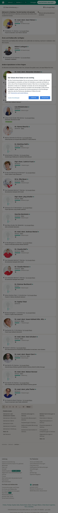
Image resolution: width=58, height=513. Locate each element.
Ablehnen (33, 97)
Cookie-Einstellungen (13, 98)
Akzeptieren (45, 97)
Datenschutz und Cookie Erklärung (19, 93)
